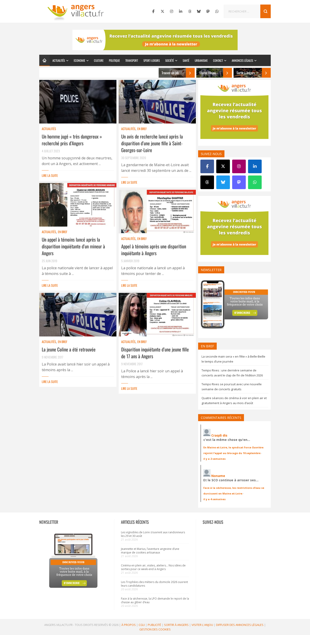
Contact (218, 60)
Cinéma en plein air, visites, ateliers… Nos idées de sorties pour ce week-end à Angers (153, 567)
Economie (79, 60)
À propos (128, 625)
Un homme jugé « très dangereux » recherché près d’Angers (72, 140)
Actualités (58, 60)
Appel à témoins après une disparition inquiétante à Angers (153, 250)
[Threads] (189, 11)
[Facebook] (153, 11)
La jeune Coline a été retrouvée (69, 349)
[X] (162, 11)
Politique (114, 60)
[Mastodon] (208, 11)
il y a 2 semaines (214, 458)
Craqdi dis (219, 435)
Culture (98, 60)
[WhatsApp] (217, 11)
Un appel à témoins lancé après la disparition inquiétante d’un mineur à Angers (73, 246)
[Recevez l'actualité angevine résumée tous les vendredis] (155, 40)
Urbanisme (201, 60)
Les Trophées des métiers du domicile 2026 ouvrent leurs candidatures (154, 584)
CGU (142, 625)
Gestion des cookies (155, 629)
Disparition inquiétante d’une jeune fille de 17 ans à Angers (155, 353)
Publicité (154, 625)
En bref (142, 128)
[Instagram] (171, 11)
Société (169, 60)
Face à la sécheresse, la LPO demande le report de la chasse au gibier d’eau (155, 600)
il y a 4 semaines (214, 499)
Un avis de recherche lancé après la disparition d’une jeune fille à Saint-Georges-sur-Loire (152, 143)
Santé (186, 60)
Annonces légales (242, 60)
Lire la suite (50, 175)
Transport (131, 60)
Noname (218, 476)
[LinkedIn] (180, 11)
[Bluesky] (199, 11)
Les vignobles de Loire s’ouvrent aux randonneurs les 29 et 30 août (153, 534)
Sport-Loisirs (151, 60)
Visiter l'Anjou (202, 625)
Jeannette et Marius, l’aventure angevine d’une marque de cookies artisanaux (150, 550)
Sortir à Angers (176, 625)
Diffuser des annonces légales (239, 625)
